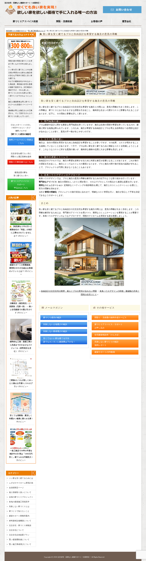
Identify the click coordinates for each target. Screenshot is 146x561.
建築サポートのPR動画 (105, 352)
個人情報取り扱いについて (20, 492)
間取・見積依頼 (64, 21)
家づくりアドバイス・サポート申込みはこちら (21, 184)
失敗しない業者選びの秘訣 (55, 331)
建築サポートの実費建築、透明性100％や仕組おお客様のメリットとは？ (21, 268)
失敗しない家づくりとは (19, 506)
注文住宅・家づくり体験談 (20, 525)
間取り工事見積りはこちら (21, 162)
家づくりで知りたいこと (19, 511)
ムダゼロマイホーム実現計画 (21, 483)
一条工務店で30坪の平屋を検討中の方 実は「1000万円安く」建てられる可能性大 (21, 454)
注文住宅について (16, 530)
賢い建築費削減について (19, 539)
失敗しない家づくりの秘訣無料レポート (106, 343)
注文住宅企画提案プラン (19, 535)
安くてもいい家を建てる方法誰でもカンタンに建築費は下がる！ (59, 340)
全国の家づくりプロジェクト (21, 497)
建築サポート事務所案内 (19, 516)
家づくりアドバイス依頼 (25, 21)
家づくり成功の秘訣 (52, 317)
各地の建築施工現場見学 (19, 502)
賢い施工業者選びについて (36, 31)
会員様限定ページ (16, 488)
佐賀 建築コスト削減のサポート (16, 31)
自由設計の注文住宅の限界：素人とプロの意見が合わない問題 (69, 291)
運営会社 (126, 21)
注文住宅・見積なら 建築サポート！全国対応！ (74, 557)
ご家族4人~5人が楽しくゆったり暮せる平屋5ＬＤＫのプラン (21, 383)
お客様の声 (96, 21)
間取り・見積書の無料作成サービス (110, 317)
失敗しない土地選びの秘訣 (55, 324)
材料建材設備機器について (20, 521)
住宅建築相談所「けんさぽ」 (107, 335)
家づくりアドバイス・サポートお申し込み (108, 326)
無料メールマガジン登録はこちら (21, 141)
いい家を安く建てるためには (21, 478)
